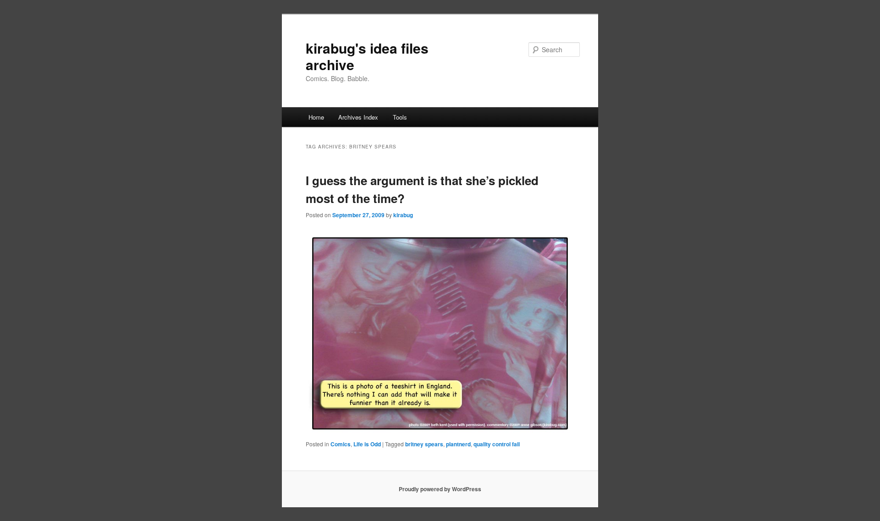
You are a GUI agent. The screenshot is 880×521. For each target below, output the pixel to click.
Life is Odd (367, 444)
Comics (340, 444)
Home (316, 117)
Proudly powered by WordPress (440, 489)
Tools (400, 117)
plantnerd (458, 444)
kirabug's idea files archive (367, 56)
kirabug (403, 215)
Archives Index (358, 117)
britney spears (424, 444)
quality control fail (496, 444)
